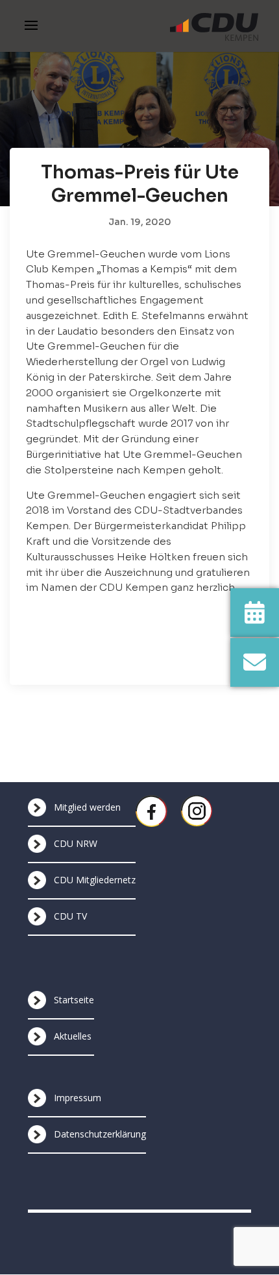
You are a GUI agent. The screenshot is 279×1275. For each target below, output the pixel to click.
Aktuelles (72, 1036)
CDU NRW (75, 843)
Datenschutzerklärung (100, 1134)
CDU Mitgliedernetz (95, 880)
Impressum (77, 1097)
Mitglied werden (87, 807)
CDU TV (70, 916)
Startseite (74, 1000)
